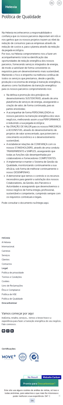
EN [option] (52, 3)
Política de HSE (9, 294)
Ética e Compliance (11, 289)
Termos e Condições (12, 277)
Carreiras (6, 250)
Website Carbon (51, 377)
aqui (46, 202)
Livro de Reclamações (12, 285)
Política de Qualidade (12, 298)
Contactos (7, 264)
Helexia (6, 237)
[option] (52, 3)
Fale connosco (9, 324)
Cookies (5, 281)
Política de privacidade (13, 272)
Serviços (6, 255)
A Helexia (6, 242)
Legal (5, 268)
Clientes (6, 259)
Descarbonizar (9, 303)
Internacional (8, 246)
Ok (32, 400)
